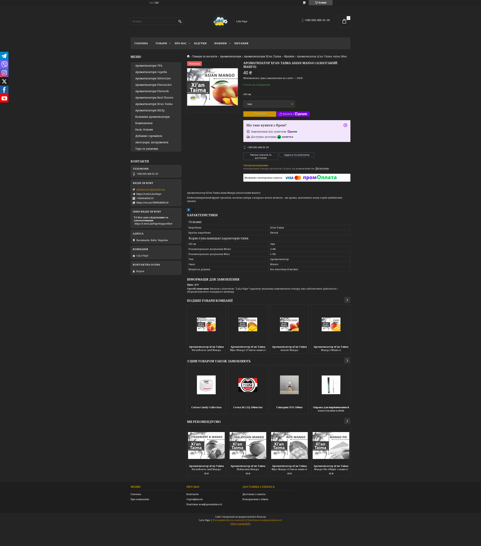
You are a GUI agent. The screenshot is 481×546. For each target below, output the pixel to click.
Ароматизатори (230, 56)
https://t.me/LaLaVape (148, 194)
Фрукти (289, 56)
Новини (220, 43)
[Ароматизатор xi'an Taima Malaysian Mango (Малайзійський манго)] (248, 445)
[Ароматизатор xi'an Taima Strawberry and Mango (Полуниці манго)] (206, 324)
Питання (241, 43)
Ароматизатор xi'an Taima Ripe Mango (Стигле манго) (248, 348)
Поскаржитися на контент (229, 520)
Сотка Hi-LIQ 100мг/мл (247, 407)
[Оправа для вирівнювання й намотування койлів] (331, 385)
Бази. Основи (144, 129)
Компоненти (144, 123)
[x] (192, 210)
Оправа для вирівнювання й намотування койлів (331, 409)
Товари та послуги (204, 56)
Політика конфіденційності (204, 504)
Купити (261, 114)
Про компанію (140, 499)
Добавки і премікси (148, 136)
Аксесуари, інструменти (151, 142)
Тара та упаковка (146, 148)
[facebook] (188, 210)
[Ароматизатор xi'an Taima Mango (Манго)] (331, 324)
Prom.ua (261, 516)
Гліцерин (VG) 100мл (289, 407)
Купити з (288, 114)
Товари (161, 43)
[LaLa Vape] (219, 21)
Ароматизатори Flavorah (152, 91)
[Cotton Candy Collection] (206, 385)
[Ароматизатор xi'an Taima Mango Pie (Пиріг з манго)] (331, 445)
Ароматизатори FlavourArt (153, 84)
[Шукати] (180, 21)
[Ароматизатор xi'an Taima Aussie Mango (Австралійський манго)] (289, 324)
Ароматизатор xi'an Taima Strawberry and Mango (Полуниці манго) (206, 349)
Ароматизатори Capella (151, 72)
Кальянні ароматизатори (152, 116)
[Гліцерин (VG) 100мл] (289, 385)
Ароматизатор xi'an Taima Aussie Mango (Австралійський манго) (289, 349)
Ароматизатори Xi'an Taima (262, 56)
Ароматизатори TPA (148, 65)
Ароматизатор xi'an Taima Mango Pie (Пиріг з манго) (331, 467)
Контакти (192, 494)
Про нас (181, 43)
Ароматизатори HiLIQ (150, 110)
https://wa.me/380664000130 (152, 202)
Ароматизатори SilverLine (153, 78)
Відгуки (200, 43)
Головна (141, 43)
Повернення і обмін (255, 499)
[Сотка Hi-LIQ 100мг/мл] (248, 385)
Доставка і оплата (254, 494)
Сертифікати (194, 499)
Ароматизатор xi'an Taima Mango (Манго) (331, 348)
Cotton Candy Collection (206, 407)
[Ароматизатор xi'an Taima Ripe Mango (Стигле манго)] (248, 324)
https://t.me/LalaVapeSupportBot (153, 223)
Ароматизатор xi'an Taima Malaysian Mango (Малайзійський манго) (248, 468)
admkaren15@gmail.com (150, 189)
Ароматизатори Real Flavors (154, 97)
